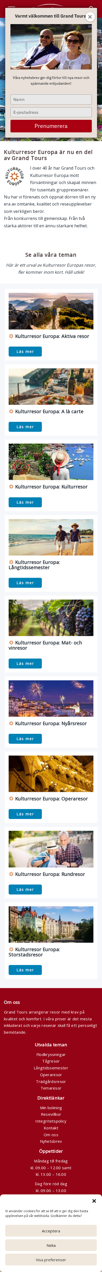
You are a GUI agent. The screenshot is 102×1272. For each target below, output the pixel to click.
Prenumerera (51, 126)
